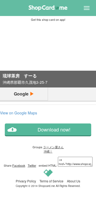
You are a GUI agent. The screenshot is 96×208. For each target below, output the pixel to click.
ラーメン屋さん (53, 147)
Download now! (54, 129)
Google (22, 94)
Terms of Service (51, 181)
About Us (73, 181)
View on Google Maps (18, 112)
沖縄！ (48, 151)
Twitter (32, 165)
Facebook (18, 165)
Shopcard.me (46, 186)
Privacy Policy (26, 181)
